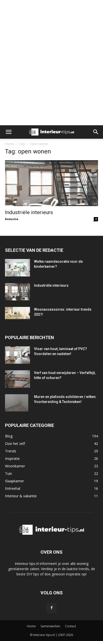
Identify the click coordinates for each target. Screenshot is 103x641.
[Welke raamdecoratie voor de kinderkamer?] (17, 267)
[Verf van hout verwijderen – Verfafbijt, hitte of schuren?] (17, 379)
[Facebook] (51, 608)
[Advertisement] (52, 8)
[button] (8, 132)
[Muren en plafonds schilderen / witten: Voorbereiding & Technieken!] (16, 403)
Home (9, 144)
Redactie (11, 219)
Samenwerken (50, 626)
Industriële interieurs (29, 212)
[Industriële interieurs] (51, 183)
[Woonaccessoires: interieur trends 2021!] (17, 313)
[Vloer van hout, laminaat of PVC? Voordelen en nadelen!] (17, 355)
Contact (70, 626)
